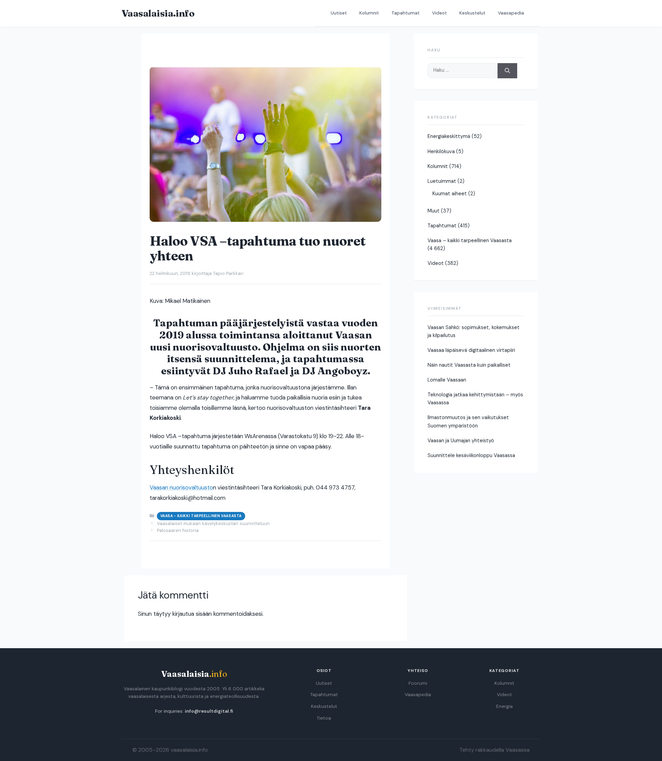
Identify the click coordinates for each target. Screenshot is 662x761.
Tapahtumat (405, 13)
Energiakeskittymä (449, 136)
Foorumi (418, 683)
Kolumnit (369, 13)
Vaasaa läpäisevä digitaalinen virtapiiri (471, 350)
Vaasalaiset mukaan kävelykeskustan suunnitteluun (213, 523)
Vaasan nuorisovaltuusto (181, 487)
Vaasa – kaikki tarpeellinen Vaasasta (470, 240)
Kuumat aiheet (449, 193)
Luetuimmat (442, 181)
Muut (434, 211)
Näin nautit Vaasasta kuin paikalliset (469, 365)
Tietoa (324, 718)
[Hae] (507, 71)
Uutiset (339, 13)
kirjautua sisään (192, 613)
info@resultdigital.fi (209, 711)
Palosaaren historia (178, 530)
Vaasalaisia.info (157, 13)
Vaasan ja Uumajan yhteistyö (461, 440)
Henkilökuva (441, 151)
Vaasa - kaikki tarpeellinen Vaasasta (201, 516)
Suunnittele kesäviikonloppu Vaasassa (471, 455)
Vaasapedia (511, 13)
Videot (439, 13)
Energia (504, 706)
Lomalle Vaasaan (447, 380)
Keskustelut (472, 13)
